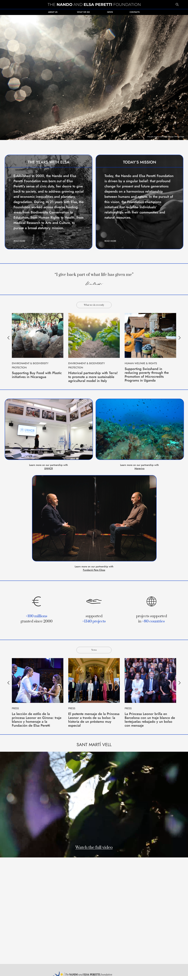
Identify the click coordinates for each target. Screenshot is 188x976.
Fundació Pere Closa (94, 570)
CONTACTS (135, 12)
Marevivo (139, 468)
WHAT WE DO (83, 12)
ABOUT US (52, 12)
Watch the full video (94, 847)
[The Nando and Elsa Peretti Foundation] (94, 4)
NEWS (110, 12)
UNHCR (48, 468)
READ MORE (19, 241)
